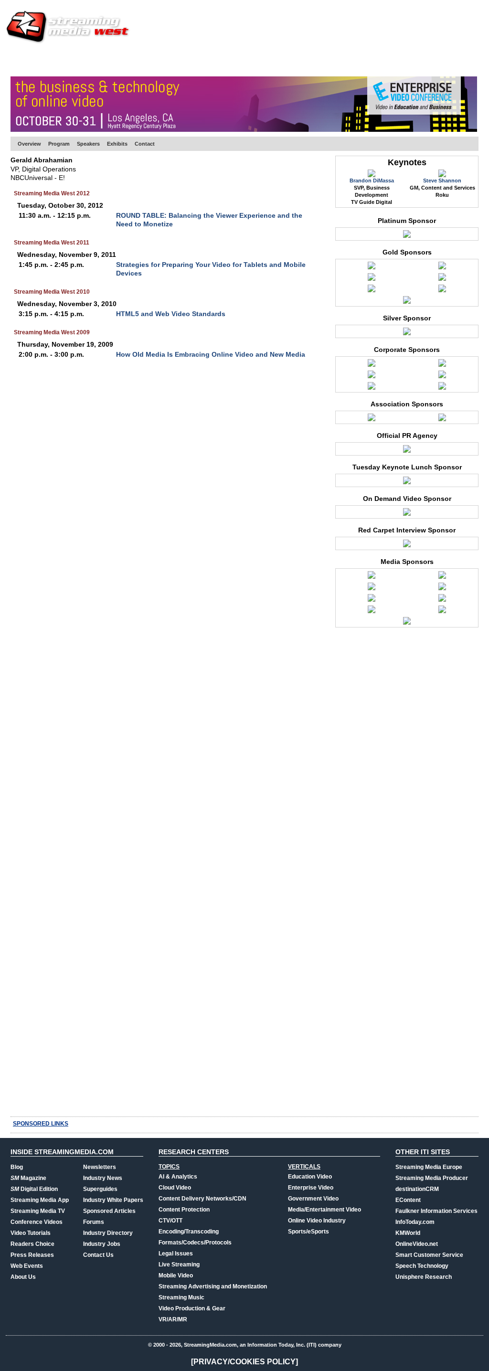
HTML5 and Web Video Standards (170, 314)
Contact (145, 144)
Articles (186, 59)
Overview (29, 144)
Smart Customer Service (429, 1255)
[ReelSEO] (442, 600)
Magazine (28, 1178)
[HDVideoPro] (442, 577)
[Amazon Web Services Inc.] (371, 268)
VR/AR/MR (173, 1319)
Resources (328, 59)
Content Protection (184, 1209)
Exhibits (117, 144)
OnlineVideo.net (416, 1244)
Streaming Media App (40, 1200)
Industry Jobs (101, 1244)
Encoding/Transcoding (189, 1231)
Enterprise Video (310, 1187)
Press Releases (32, 1255)
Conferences (426, 59)
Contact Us (98, 1255)
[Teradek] (407, 302)
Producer (101, 59)
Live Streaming (179, 1264)
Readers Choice (32, 1244)
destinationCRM (417, 1189)
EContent (408, 1200)
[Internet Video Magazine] (371, 589)
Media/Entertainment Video (324, 1209)
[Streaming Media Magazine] (371, 612)
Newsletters (99, 1167)
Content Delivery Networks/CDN (202, 1198)
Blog (17, 1167)
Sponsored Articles (109, 1211)
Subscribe (145, 59)
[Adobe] (371, 365)
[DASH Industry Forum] (371, 420)
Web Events (375, 59)
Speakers (88, 144)
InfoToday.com (415, 1222)
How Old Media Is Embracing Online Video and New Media (210, 354)
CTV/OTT (170, 1220)
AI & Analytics (178, 1176)
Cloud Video (175, 1187)
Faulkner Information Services (436, 1211)
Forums (93, 1222)
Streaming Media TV (38, 1211)
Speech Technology (421, 1266)
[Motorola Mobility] (442, 291)
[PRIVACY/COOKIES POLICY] (244, 1362)
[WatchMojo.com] (407, 623)
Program (59, 144)
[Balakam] (371, 377)
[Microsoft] (407, 334)
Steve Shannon (442, 180)
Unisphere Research (423, 1277)
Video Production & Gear (192, 1308)
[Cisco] (442, 268)
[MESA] (442, 420)
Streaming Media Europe (428, 1167)
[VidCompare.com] (442, 612)
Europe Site (56, 59)
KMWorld (407, 1233)
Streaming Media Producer (431, 1178)
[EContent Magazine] (371, 577)
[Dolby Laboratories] (442, 377)
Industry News (102, 1178)
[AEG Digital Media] (442, 365)
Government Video (313, 1198)
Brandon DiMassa (372, 180)
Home (19, 59)
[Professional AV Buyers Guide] (371, 600)
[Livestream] (371, 291)
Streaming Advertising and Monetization (213, 1286)
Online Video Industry (317, 1220)
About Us (23, 1277)
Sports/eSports (308, 1231)
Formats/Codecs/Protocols (195, 1242)
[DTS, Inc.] (371, 388)
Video (219, 59)
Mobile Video (176, 1275)
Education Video (310, 1176)
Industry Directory (108, 1233)
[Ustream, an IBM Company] (407, 236)
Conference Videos (37, 1222)
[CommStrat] (407, 451)
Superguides (100, 1189)
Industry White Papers (113, 1200)
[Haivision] (371, 279)
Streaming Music (181, 1297)
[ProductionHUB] (442, 589)
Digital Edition (34, 1189)
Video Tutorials (31, 1233)
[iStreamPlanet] (442, 279)
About (467, 59)
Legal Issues (176, 1253)
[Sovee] (442, 388)
